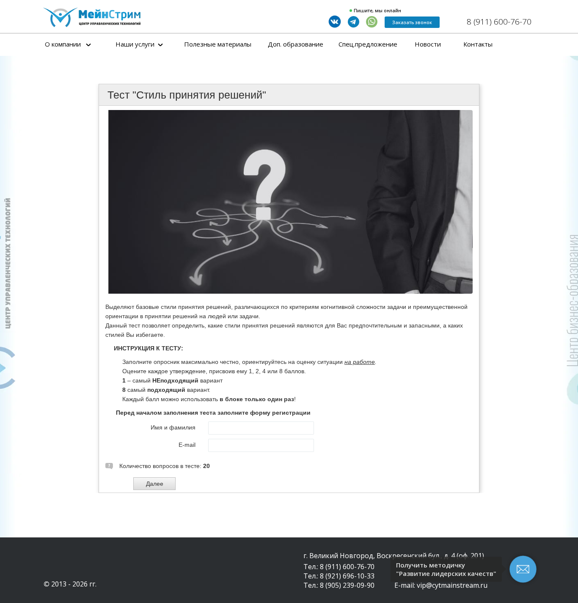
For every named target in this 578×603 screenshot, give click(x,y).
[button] (412, 22)
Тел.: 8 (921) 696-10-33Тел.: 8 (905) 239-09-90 (338, 580)
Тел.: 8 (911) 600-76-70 (338, 566)
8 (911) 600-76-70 (499, 21)
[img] (91, 17)
